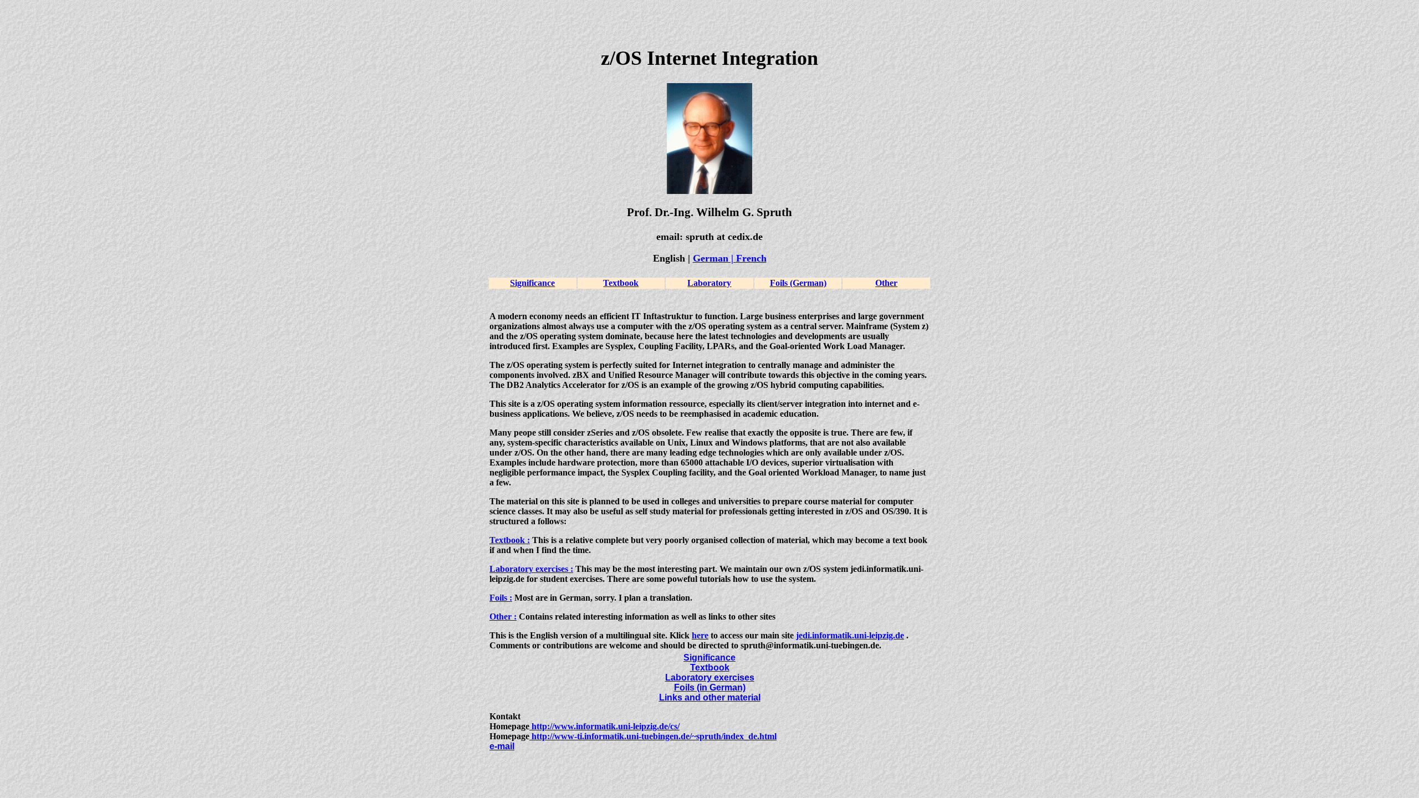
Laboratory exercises (709, 677)
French (751, 258)
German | (714, 258)
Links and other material (709, 697)
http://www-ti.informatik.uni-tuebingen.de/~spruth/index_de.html (653, 736)
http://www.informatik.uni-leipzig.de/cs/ (604, 726)
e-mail (501, 746)
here (700, 635)
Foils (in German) (710, 687)
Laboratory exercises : (531, 569)
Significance (532, 283)
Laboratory (709, 283)
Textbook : (509, 540)
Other (886, 283)
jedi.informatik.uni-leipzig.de (850, 635)
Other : (503, 616)
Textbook (621, 283)
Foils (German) (798, 283)
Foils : (500, 597)
